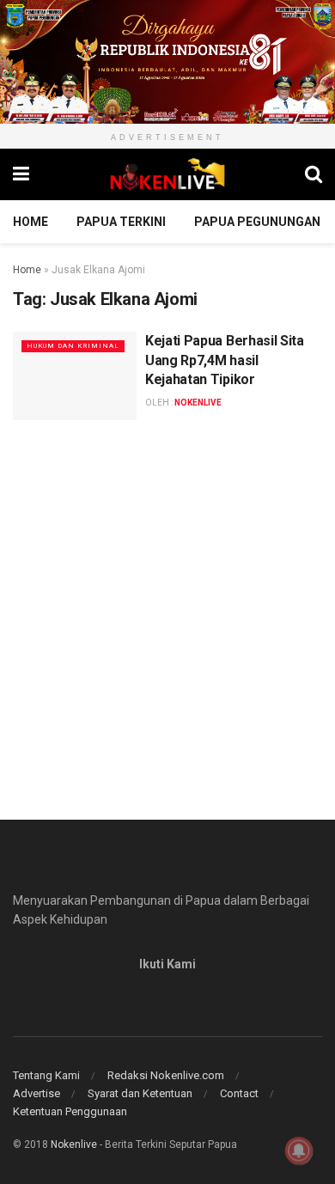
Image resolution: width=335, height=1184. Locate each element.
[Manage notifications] (299, 1150)
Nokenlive (74, 1144)
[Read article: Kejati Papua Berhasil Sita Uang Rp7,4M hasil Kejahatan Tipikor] (75, 376)
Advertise (36, 1093)
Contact (239, 1093)
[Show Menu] (21, 174)
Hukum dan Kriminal (73, 346)
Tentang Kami (46, 1075)
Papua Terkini (121, 222)
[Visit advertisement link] (167, 62)
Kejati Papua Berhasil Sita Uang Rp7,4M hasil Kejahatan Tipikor (224, 360)
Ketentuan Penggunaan (70, 1111)
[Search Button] (313, 174)
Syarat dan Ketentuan (140, 1093)
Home (30, 222)
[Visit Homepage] (167, 174)
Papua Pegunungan (257, 222)
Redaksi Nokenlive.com (165, 1075)
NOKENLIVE (198, 402)
